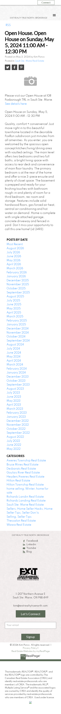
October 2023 (16, 380)
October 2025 (16, 288)
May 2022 (13, 449)
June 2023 (14, 396)
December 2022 (18, 421)
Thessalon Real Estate (21, 520)
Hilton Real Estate (18, 480)
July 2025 (13, 300)
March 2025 (15, 316)
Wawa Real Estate (19, 524)
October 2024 (16, 336)
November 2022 (18, 424)
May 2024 (13, 356)
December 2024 (18, 328)
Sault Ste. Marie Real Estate (29, 61)
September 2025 (18, 292)
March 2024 (15, 364)
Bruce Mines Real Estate (22, 464)
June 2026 (14, 256)
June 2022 (14, 445)
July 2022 (13, 441)
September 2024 (18, 340)
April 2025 (14, 312)
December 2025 (18, 280)
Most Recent (15, 244)
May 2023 (13, 400)
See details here (16, 103)
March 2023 (15, 408)
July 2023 (13, 392)
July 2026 (13, 252)
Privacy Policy (30, 648)
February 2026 (17, 272)
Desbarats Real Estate (21, 468)
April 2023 (14, 404)
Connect (46, 2)
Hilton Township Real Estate (25, 484)
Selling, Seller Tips (19, 516)
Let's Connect (30, 614)
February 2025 (17, 320)
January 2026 (16, 276)
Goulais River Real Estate (23, 472)
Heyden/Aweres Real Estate (25, 476)
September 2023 (18, 384)
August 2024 (15, 344)
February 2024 (17, 368)
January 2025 (16, 324)
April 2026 (14, 264)
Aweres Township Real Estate (26, 460)
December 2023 (18, 376)
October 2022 (16, 429)
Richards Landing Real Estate (26, 500)
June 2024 (14, 352)
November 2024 (18, 332)
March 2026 (15, 268)
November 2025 (18, 284)
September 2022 (18, 432)
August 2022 (15, 437)
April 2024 (14, 360)
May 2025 (14, 308)
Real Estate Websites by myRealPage (30, 651)
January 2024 (16, 372)
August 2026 (15, 248)
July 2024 (13, 348)
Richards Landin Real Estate (25, 496)
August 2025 (15, 296)
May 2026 (13, 260)
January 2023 (16, 416)
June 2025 (14, 304)
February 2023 (17, 412)
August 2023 (15, 388)
